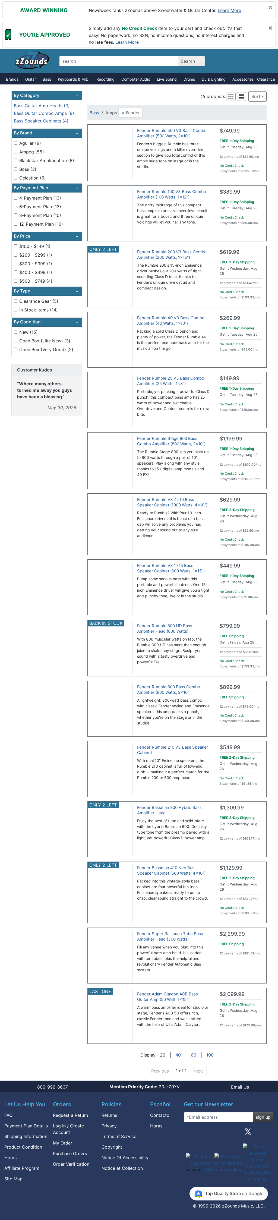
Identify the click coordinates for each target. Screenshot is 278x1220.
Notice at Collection (122, 1168)
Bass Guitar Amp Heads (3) (42, 105)
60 (193, 1055)
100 (210, 1055)
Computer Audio (135, 79)
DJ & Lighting (214, 79)
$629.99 (230, 500)
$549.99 (230, 747)
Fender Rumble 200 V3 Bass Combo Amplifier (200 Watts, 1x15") (172, 254)
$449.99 (230, 566)
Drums (189, 79)
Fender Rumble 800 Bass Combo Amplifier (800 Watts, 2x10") (168, 689)
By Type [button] (46, 291)
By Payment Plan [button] (46, 188)
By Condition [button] (46, 322)
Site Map (13, 1178)
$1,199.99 (231, 439)
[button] (231, 96)
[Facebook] (209, 1133)
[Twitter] (248, 1133)
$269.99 (230, 318)
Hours (10, 1157)
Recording (105, 79)
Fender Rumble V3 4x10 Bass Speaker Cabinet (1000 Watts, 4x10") (172, 502)
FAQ (8, 1115)
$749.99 (230, 131)
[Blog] (190, 1133)
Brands (12, 79)
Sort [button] (255, 96)
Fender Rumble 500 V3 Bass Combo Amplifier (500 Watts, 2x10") (172, 133)
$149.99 (229, 378)
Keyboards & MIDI (74, 79)
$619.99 (229, 252)
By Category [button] (46, 95)
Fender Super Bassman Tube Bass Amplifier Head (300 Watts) (170, 936)
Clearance (266, 79)
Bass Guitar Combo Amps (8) (44, 113)
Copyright (112, 1147)
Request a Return (70, 1115)
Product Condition (23, 1147)
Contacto (159, 1115)
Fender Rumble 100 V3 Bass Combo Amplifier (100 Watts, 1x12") (171, 194)
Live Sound (167, 79)
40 (178, 1055)
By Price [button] (46, 236)
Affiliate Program (21, 1168)
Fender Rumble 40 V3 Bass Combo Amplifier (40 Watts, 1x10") (170, 320)
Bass (47, 79)
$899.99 (230, 687)
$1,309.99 (232, 808)
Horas (156, 1125)
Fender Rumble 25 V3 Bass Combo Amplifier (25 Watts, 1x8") (170, 381)
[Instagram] (229, 1133)
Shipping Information (25, 1136)
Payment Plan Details (26, 1125)
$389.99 (230, 192)
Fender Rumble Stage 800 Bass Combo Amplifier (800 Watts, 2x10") (171, 441)
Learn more (229, 10)
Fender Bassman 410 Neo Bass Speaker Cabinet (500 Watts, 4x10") (171, 870)
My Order (62, 1143)
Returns (109, 1115)
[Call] (263, 61)
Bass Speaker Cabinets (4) (41, 121)
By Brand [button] (46, 133)
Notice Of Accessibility (125, 1157)
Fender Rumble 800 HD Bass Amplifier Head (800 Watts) (164, 628)
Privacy (109, 1125)
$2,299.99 (232, 934)
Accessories (243, 79)
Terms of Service (119, 1136)
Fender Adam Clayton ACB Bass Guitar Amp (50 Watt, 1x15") (167, 996)
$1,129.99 (231, 868)
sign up (263, 1117)
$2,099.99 (232, 994)
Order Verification (71, 1164)
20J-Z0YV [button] (144, 1086)
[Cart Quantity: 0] (225, 61)
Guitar (30, 79)
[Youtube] (267, 1133)
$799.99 (230, 626)
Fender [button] (130, 112)
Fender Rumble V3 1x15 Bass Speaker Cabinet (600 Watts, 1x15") (171, 568)
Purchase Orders (70, 1153)
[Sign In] (244, 61)
